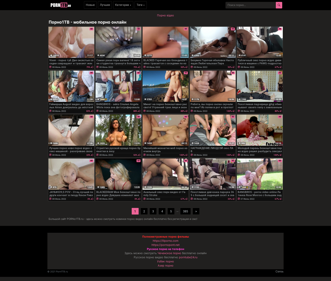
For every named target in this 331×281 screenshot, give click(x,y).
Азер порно (165, 265)
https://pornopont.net (166, 245)
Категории (123, 5)
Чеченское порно (169, 253)
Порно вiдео (165, 15)
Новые (90, 5)
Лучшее (105, 5)
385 (185, 211)
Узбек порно (165, 261)
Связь (279, 271)
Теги (141, 5)
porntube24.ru (188, 257)
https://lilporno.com (165, 240)
